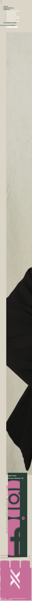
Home (6, 6)
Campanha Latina (10, 22)
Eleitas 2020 (11, 15)
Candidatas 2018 (13, 21)
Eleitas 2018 (11, 19)
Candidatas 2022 (13, 16)
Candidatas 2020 (13, 18)
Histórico (7, 9)
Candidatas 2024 (13, 10)
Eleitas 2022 (11, 13)
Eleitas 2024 (11, 12)
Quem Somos (9, 7)
